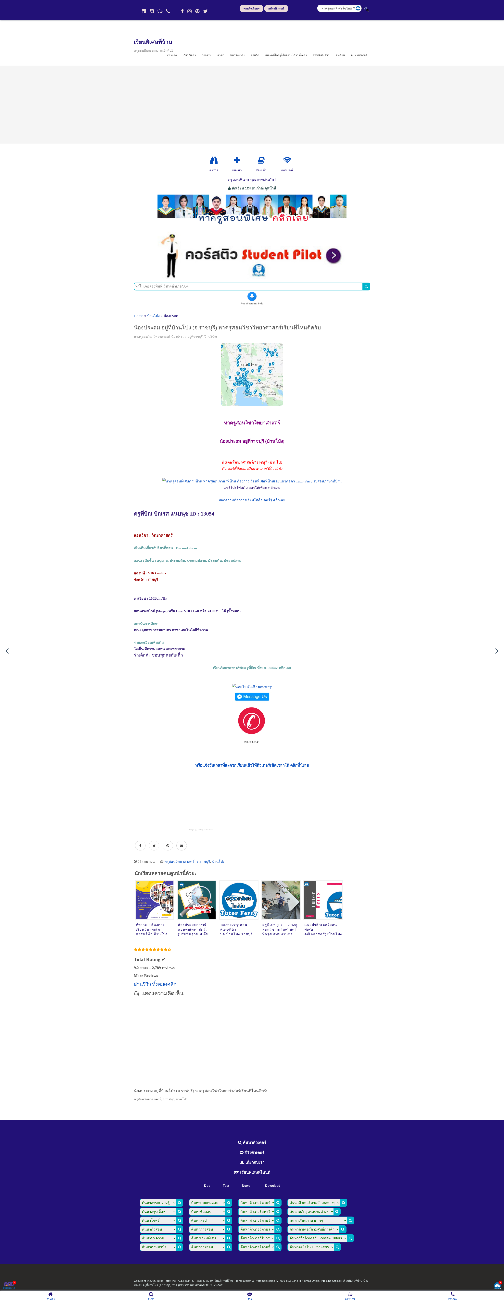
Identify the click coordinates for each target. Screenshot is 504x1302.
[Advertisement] (252, 104)
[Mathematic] (237, 160)
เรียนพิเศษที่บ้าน (153, 42)
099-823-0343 (289, 1280)
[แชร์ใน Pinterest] (167, 846)
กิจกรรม (206, 55)
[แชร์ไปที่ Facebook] (140, 846)
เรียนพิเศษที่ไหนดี (254, 1172)
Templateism (243, 1280)
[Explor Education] (214, 160)
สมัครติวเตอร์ (276, 8)
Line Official (333, 1280)
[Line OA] (160, 11)
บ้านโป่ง (153, 316)
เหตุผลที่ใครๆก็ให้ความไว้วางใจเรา (286, 55)
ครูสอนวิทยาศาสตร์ (179, 861)
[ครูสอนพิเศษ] (252, 226)
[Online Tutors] (287, 160)
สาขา (220, 55)
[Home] (144, 11)
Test (226, 1185)
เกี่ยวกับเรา (189, 55)
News (246, 1185)
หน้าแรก (172, 55)
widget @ (193, 829)
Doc (207, 1185)
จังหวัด (255, 55)
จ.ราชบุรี (203, 861)
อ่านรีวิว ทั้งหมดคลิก (155, 984)
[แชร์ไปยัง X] (154, 846)
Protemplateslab (265, 1280)
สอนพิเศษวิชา (321, 55)
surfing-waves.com (205, 829)
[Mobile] (168, 11)
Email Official (312, 1280)
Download (272, 1185)
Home (138, 316)
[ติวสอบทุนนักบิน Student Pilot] (252, 277)
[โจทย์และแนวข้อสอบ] (497, 1286)
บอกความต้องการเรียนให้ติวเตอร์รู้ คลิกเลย (252, 500)
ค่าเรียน (340, 55)
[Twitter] (205, 11)
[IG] (189, 11)
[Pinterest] (197, 11)
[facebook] (182, 11)
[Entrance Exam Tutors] (261, 160)
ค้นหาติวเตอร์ (359, 55)
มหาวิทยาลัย (237, 55)
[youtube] (152, 11)
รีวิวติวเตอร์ (254, 1152)
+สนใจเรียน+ (251, 8)
